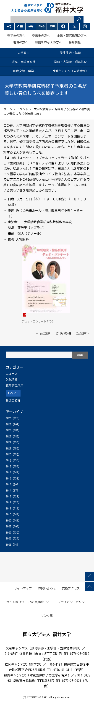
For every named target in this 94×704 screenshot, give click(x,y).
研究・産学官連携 (23, 61)
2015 (8, 484)
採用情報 (75, 42)
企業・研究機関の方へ (72, 35)
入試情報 (12, 379)
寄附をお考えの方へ (48, 42)
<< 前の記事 (43, 333)
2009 (8, 520)
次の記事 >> (83, 333)
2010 (8, 514)
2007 (8, 532)
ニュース (12, 373)
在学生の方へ (16, 35)
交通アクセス (71, 588)
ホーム (7, 109)
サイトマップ (23, 588)
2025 (8, 424)
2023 (8, 436)
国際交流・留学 (23, 71)
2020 (8, 454)
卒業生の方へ (41, 35)
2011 (8, 508)
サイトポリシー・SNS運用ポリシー (29, 602)
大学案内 (23, 52)
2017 (8, 472)
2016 (8, 478)
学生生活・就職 (70, 52)
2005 (8, 544)
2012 (8, 502)
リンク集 (47, 615)
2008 (8, 526)
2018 (8, 466)
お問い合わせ (47, 588)
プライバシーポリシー (73, 602)
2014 (8, 490)
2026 (8, 418)
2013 (8, 496)
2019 (8, 460)
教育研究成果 (15, 385)
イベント (22, 109)
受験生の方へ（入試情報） (70, 71)
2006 (8, 538)
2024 (8, 430)
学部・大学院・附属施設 (70, 61)
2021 (8, 448)
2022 (8, 442)
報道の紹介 (13, 400)
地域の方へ (20, 42)
